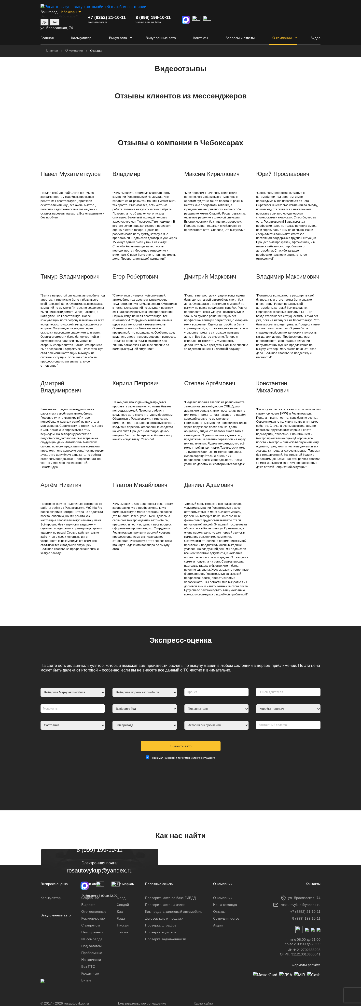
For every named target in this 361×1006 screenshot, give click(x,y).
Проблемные (91, 953)
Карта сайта (203, 1003)
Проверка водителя (161, 932)
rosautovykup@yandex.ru (100, 870)
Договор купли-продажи (164, 918)
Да (44, 22)
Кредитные (90, 973)
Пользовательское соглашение (141, 1003)
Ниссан (123, 925)
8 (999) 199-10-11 (153, 17)
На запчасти (91, 960)
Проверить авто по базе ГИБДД (170, 898)
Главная (47, 38)
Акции (218, 925)
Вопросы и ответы (240, 38)
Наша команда (225, 905)
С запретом (90, 925)
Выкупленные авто (161, 38)
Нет (54, 22)
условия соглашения (203, 757)
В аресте (88, 905)
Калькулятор (81, 38)
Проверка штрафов (160, 925)
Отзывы (219, 911)
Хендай (123, 905)
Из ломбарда (91, 939)
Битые (86, 980)
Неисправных (92, 932)
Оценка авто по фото (148, 22)
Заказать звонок (97, 22)
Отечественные (93, 911)
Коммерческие (93, 918)
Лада (121, 918)
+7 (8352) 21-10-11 (107, 17)
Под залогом (91, 946)
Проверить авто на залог (165, 905)
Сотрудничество (226, 918)
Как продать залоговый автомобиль (173, 911)
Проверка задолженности (165, 939)
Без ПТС (88, 966)
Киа (120, 911)
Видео (315, 38)
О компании (282, 38)
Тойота (122, 932)
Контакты (200, 38)
